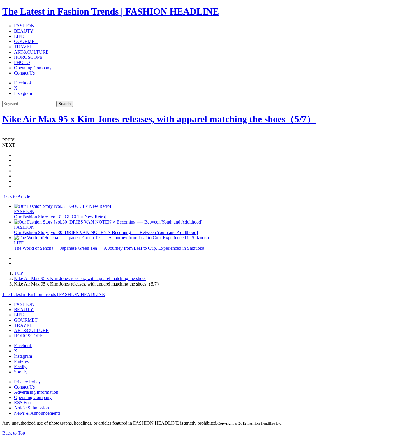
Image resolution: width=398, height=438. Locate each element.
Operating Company (33, 67)
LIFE (19, 36)
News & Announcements (37, 413)
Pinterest (22, 361)
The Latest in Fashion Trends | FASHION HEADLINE (110, 11)
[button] (199, 140)
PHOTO (22, 62)
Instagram (23, 93)
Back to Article (16, 196)
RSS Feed (23, 402)
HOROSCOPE (28, 57)
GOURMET (26, 41)
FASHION (24, 25)
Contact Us (24, 72)
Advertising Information (36, 392)
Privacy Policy (27, 381)
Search (65, 104)
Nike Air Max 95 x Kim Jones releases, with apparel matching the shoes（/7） (159, 119)
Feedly (20, 366)
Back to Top (13, 432)
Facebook (23, 82)
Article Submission (31, 407)
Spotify (20, 371)
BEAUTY (24, 31)
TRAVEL (23, 46)
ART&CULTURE (31, 51)
